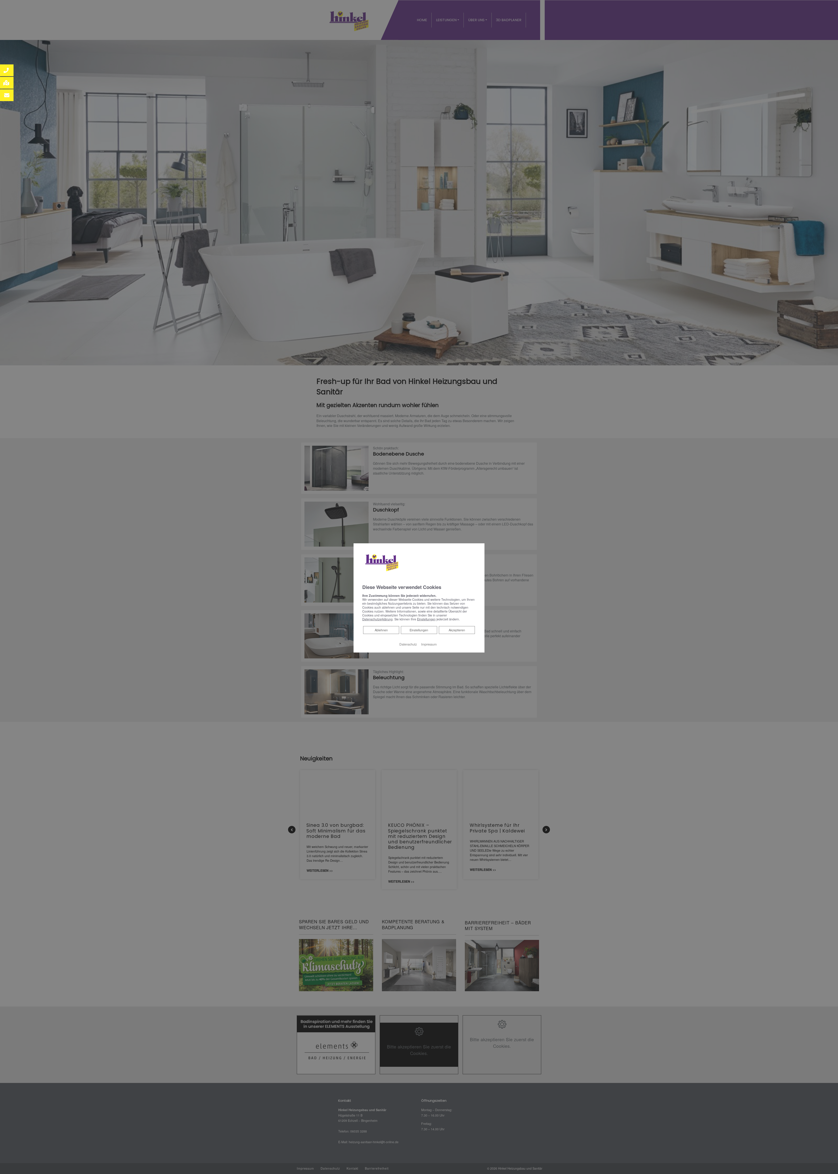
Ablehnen (381, 630)
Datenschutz (408, 644)
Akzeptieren (457, 630)
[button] (7, 70)
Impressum (429, 644)
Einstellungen (419, 630)
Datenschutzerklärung (377, 619)
